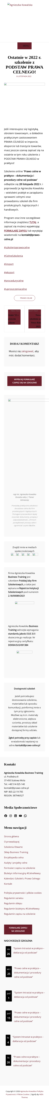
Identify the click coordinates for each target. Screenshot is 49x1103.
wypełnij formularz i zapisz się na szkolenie (24, 381)
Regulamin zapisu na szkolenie (19, 913)
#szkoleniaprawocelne (17, 247)
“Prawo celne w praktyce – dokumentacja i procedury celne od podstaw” (27, 972)
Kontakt (8, 883)
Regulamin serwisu (13, 898)
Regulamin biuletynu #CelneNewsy (21, 908)
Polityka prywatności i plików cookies (23, 892)
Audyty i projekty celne (15, 862)
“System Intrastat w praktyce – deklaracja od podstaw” (28, 950)
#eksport (9, 272)
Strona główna (11, 836)
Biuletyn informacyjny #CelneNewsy (22, 873)
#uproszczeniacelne (15, 289)
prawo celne (26, 298)
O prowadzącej (11, 841)
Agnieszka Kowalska (28, 1091)
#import (8, 264)
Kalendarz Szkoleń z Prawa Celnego (22, 878)
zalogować (27, 351)
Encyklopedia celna (14, 857)
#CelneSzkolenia (13, 255)
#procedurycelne (14, 280)
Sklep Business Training (16, 852)
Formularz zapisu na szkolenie (19, 868)
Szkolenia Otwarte (13, 846)
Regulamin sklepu (13, 903)
